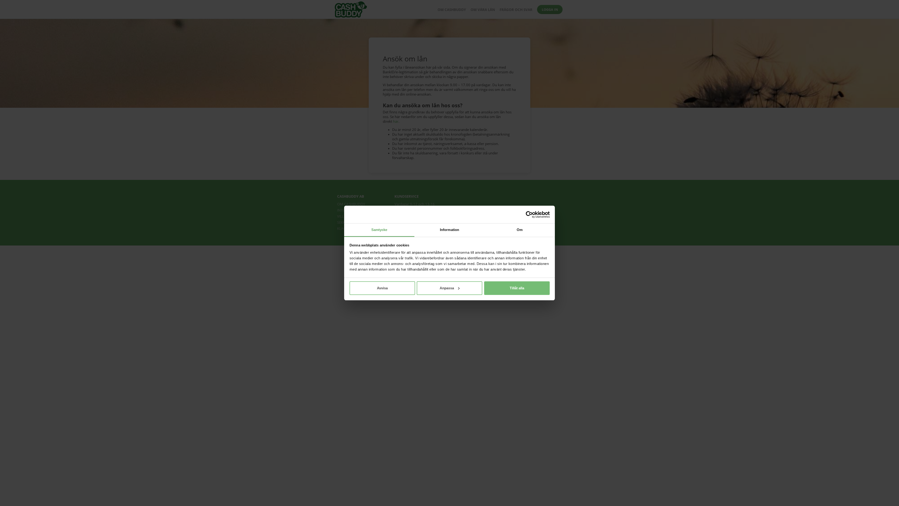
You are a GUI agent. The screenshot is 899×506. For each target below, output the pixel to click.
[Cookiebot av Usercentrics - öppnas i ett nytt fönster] (529, 214)
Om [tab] (520, 230)
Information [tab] (449, 230)
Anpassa (447, 288)
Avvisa (382, 288)
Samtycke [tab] (379, 230)
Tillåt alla (517, 288)
